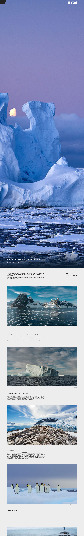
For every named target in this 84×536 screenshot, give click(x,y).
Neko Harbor (25, 452)
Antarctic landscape (40, 334)
